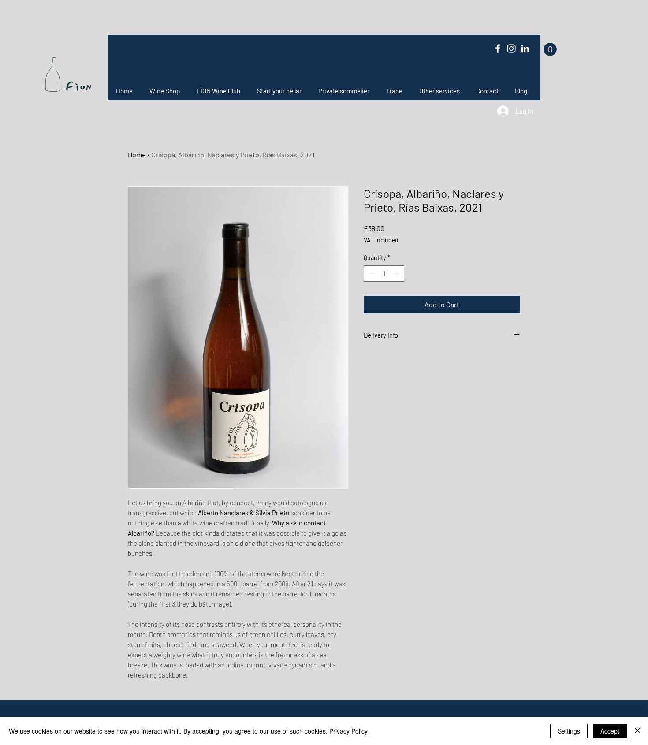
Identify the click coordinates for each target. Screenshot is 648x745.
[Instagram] (511, 48)
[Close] (637, 731)
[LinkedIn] (525, 48)
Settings (569, 730)
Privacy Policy (348, 730)
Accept (609, 730)
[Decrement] (370, 273)
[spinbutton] (384, 273)
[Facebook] (497, 48)
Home (137, 154)
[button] (550, 49)
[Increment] (397, 273)
